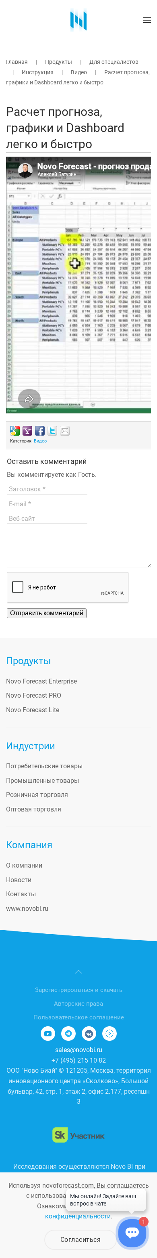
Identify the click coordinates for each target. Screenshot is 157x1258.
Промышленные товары (42, 780)
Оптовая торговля (33, 809)
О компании (24, 865)
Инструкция (38, 72)
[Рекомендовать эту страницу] (65, 431)
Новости (18, 880)
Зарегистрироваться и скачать (78, 990)
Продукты (58, 62)
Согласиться (80, 1239)
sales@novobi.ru (78, 1050)
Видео (79, 72)
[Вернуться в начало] (78, 20)
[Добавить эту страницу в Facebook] (40, 431)
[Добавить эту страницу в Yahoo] (27, 431)
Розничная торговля (37, 795)
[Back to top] (78, 972)
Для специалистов (113, 62)
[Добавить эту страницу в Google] (15, 431)
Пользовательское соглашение (78, 1017)
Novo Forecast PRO (33, 695)
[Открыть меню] (147, 20)
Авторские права (78, 1003)
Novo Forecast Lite (32, 710)
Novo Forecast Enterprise (41, 681)
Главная (17, 62)
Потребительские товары (44, 766)
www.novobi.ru (27, 908)
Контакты (21, 894)
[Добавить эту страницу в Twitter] (52, 431)
